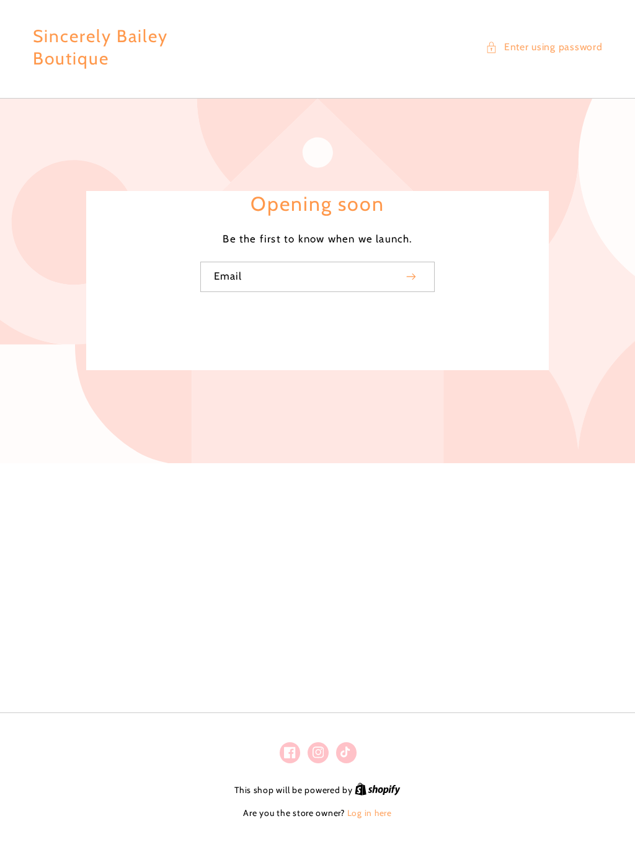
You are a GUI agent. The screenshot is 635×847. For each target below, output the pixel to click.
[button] (544, 47)
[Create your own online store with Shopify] (378, 790)
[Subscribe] (412, 277)
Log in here (369, 813)
